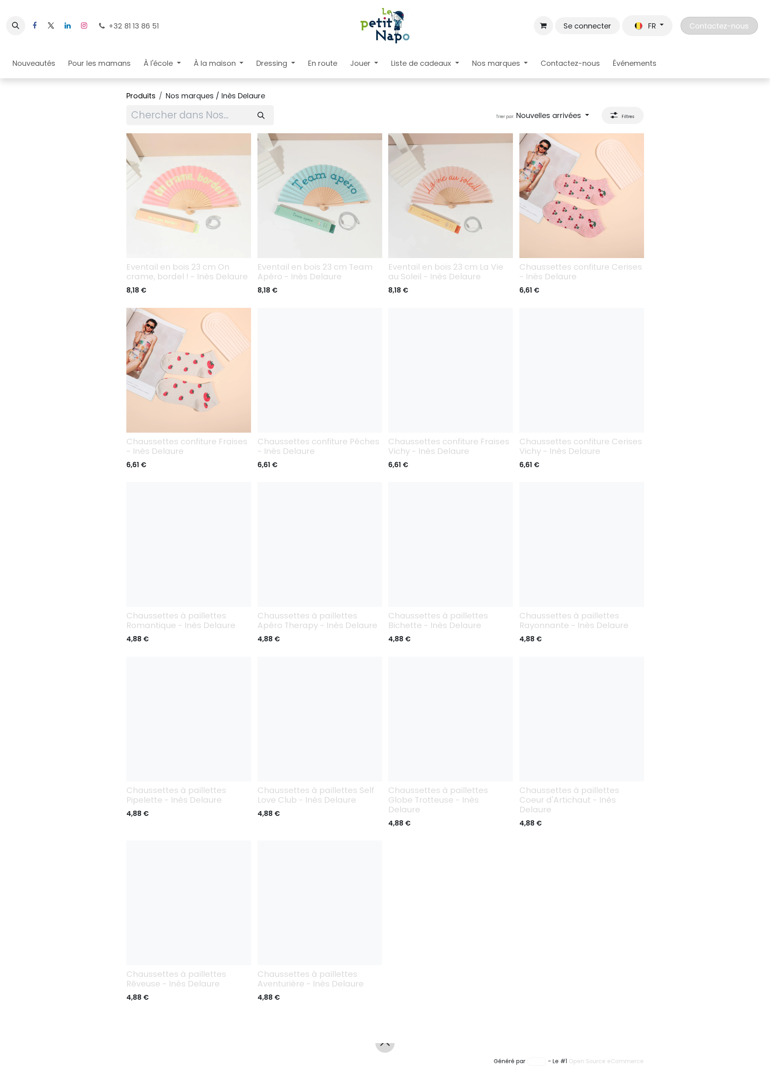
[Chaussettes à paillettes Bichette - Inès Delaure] (450, 544)
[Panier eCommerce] (543, 25)
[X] (51, 25)
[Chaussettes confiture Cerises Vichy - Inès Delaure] (581, 370)
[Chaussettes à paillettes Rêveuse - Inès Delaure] (188, 902)
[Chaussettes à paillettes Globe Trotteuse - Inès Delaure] (450, 719)
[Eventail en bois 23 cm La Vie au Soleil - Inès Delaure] (450, 195)
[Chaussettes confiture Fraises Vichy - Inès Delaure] (450, 370)
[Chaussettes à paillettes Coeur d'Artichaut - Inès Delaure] (581, 719)
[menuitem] (34, 64)
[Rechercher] (261, 115)
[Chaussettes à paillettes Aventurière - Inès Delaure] (319, 902)
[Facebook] (34, 25)
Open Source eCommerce (606, 1061)
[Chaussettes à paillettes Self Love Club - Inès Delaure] (319, 719)
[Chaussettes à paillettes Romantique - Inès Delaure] (188, 544)
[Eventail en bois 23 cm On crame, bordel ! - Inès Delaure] (188, 195)
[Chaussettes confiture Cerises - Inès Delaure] (581, 195)
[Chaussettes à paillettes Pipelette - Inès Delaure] (188, 719)
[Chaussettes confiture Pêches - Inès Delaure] (319, 370)
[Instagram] (84, 25)
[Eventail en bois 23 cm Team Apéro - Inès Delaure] (319, 195)
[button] (15, 25)
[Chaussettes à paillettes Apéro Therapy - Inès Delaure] (319, 544)
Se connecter (587, 26)
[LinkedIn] (67, 25)
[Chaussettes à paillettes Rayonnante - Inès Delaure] (581, 544)
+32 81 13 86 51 (134, 26)
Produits (141, 96)
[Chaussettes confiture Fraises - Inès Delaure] (188, 370)
